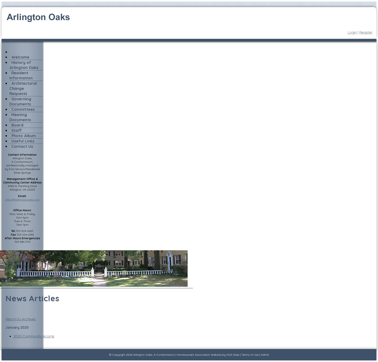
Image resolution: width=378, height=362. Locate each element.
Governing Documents (20, 101)
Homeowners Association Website (199, 354)
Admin (265, 354)
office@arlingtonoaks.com (22, 199)
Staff (16, 130)
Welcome (20, 57)
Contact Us (22, 146)
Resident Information (21, 75)
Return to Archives (21, 319)
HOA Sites (232, 354)
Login (352, 32)
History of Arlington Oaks (23, 65)
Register (365, 32)
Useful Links (22, 141)
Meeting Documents (20, 117)
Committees (23, 109)
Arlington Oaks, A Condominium (154, 354)
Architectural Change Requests (23, 88)
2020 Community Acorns (33, 336)
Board (17, 125)
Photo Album (23, 135)
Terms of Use (250, 354)
